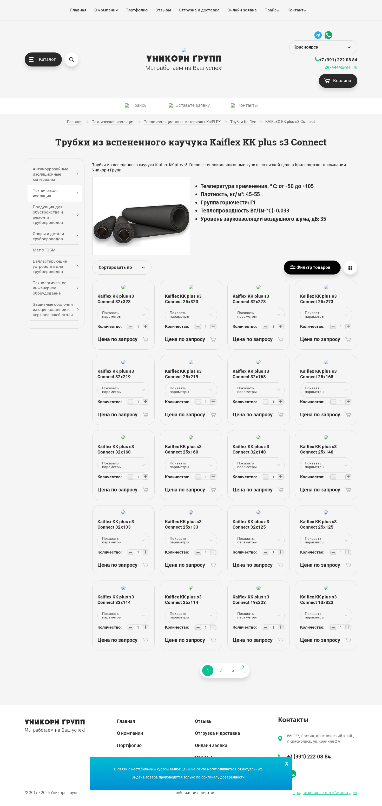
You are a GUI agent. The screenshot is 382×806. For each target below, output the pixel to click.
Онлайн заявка (242, 10)
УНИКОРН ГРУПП (183, 59)
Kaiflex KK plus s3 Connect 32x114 (115, 599)
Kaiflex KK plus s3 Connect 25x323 (183, 299)
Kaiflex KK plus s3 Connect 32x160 (115, 449)
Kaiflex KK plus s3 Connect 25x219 (183, 374)
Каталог (47, 59)
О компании (106, 10)
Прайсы (272, 10)
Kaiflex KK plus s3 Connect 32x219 (115, 374)
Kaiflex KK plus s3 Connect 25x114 (183, 599)
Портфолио (137, 10)
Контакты (297, 10)
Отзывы (163, 10)
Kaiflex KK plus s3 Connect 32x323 (115, 299)
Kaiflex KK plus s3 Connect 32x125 (251, 524)
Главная (78, 10)
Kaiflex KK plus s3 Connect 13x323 (318, 599)
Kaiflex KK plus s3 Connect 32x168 (251, 374)
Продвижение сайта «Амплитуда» (325, 792)
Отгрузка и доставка (199, 10)
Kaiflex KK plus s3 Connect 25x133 (183, 524)
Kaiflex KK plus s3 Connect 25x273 (318, 299)
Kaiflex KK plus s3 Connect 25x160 (183, 449)
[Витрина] (350, 268)
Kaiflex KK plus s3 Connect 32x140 (251, 449)
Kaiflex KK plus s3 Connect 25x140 (318, 449)
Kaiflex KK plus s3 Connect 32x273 (251, 299)
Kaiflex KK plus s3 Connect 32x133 (115, 524)
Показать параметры (112, 314)
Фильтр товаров (313, 267)
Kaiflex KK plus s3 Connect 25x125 (318, 524)
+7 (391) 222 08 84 (338, 59)
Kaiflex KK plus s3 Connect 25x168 (318, 374)
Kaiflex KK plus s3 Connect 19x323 (251, 599)
